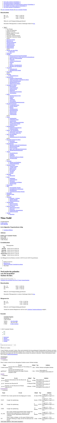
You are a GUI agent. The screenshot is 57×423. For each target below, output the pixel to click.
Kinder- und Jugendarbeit (12, 130)
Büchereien (12, 181)
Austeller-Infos (13, 167)
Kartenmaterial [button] (4, 388)
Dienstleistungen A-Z (15, 82)
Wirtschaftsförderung (14, 201)
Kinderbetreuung (10, 126)
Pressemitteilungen (14, 75)
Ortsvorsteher (13, 101)
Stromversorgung (14, 203)
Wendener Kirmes (11, 39)
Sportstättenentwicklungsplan (16, 189)
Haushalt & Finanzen (11, 103)
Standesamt (12, 90)
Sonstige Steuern (13, 106)
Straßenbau (12, 155)
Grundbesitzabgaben (14, 105)
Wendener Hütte (10, 194)
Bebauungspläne (13, 147)
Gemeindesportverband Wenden (17, 191)
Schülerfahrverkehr (14, 119)
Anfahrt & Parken (14, 166)
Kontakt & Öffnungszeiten (16, 78)
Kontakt (11, 173)
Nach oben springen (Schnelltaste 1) (12, 1)
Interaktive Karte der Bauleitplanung (18, 145)
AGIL (11, 63)
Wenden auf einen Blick (12, 50)
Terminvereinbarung (11, 42)
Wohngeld (12, 59)
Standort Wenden (14, 199)
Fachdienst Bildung (8, 230)
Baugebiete (12, 141)
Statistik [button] (2, 374)
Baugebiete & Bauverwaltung (13, 139)
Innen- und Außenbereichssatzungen (18, 149)
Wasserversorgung (14, 205)
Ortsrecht (12, 97)
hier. (34, 23)
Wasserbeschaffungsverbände (16, 157)
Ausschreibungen (14, 153)
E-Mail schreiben (14, 323)
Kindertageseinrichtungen (16, 127)
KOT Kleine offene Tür (15, 133)
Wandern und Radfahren (15, 162)
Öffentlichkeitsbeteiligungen (16, 150)
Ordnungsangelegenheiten (16, 91)
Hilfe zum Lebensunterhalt (16, 58)
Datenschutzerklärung (12, 354)
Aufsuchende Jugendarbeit (16, 131)
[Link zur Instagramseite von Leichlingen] (4, 334)
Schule (8, 117)
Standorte (12, 135)
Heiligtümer (12, 178)
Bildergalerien (13, 169)
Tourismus (9, 161)
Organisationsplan (14, 87)
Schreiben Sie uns (5, 280)
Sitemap (5, 338)
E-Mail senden (4, 222)
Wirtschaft (9, 197)
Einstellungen (4, 357)
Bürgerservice (10, 41)
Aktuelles (9, 74)
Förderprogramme (14, 211)
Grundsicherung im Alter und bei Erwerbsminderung (22, 57)
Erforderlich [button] (3, 358)
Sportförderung (13, 190)
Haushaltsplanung (14, 110)
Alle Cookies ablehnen (6, 421)
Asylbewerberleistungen (15, 61)
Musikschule (9, 185)
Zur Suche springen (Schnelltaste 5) (12, 7)
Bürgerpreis (12, 175)
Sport (8, 186)
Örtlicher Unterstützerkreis (16, 65)
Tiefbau (8, 151)
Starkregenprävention (15, 207)
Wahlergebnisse (10, 47)
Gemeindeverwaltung (12, 85)
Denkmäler (9, 193)
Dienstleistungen (10, 43)
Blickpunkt (12, 51)
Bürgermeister (13, 86)
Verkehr (8, 213)
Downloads (12, 170)
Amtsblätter (12, 99)
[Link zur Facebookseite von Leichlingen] (4, 332)
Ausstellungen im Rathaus (16, 182)
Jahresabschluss (13, 111)
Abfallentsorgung (11, 45)
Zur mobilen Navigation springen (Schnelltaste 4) (15, 5)
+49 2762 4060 (14, 321)
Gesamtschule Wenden (15, 123)
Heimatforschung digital (15, 70)
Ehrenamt (9, 174)
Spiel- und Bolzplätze (12, 134)
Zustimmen (5, 360)
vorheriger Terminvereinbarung (34, 309)
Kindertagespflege (14, 129)
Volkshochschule (13, 125)
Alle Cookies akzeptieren (17, 421)
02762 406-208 (4, 224)
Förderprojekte (13, 113)
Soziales (8, 54)
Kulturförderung (13, 179)
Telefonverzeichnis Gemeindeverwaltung (19, 79)
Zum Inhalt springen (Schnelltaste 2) (12, 3)
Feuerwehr (9, 53)
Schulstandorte (13, 118)
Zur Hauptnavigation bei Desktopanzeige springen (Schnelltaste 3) (19, 4)
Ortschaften (9, 71)
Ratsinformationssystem (15, 95)
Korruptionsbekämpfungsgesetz (17, 102)
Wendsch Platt (13, 183)
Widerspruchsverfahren (15, 83)
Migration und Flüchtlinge (16, 66)
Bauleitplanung (10, 143)
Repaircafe (12, 209)
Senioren (12, 62)
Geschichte (9, 67)
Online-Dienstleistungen (15, 81)
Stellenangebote (10, 46)
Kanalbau (12, 154)
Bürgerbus (12, 214)
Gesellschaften (10, 202)
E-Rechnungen (13, 114)
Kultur (8, 177)
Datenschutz (6, 339)
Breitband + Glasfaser (15, 198)
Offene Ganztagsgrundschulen (17, 122)
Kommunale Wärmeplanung (16, 210)
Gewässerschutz (13, 158)
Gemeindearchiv (13, 69)
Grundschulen (13, 121)
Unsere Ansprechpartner (23, 280)
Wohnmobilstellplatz (14, 163)
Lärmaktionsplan (13, 142)
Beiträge (11, 107)
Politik (8, 94)
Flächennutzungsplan (14, 146)
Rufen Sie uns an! (13, 280)
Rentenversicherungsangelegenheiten (18, 55)
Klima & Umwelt (11, 206)
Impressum (6, 337)
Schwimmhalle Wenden (15, 187)
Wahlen (11, 98)
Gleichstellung (13, 93)
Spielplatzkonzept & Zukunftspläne (18, 137)
